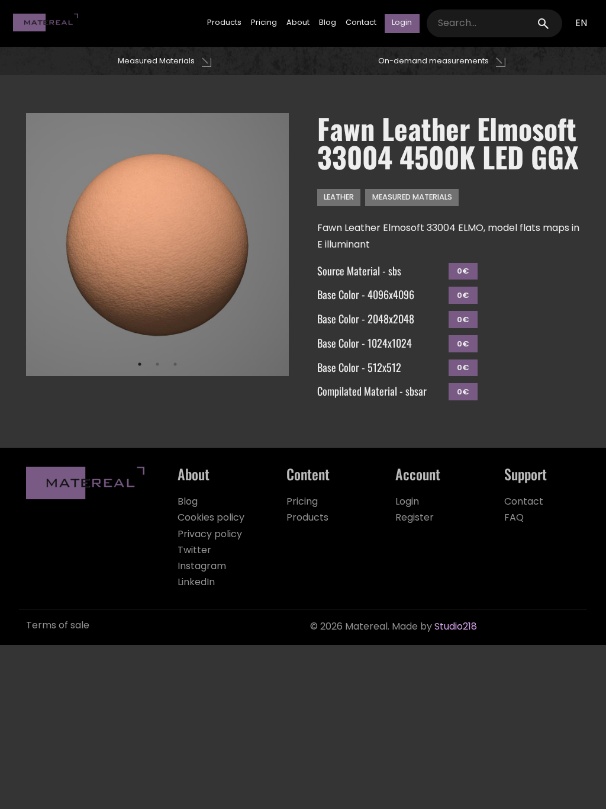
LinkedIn (196, 583)
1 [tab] (140, 364)
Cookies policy (211, 518)
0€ (463, 271)
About (298, 23)
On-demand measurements (433, 61)
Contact (361, 23)
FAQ (514, 518)
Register (414, 518)
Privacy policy (210, 535)
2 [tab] (157, 364)
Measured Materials (156, 61)
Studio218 (455, 627)
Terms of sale (57, 626)
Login (407, 502)
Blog (327, 23)
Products (224, 23)
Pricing (264, 23)
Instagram (202, 567)
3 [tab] (175, 364)
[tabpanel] (157, 244)
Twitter (194, 551)
